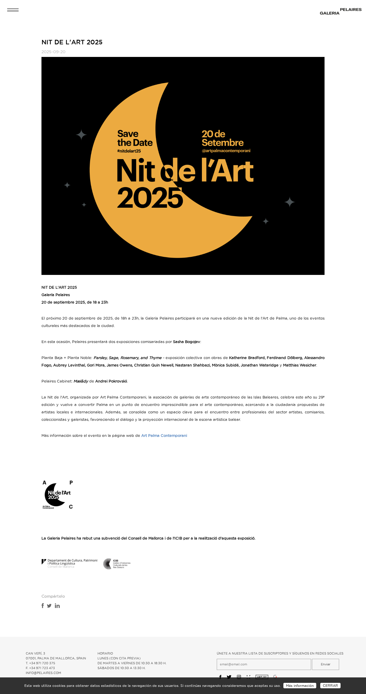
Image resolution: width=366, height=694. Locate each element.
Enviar (325, 664)
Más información (300, 685)
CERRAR (330, 685)
